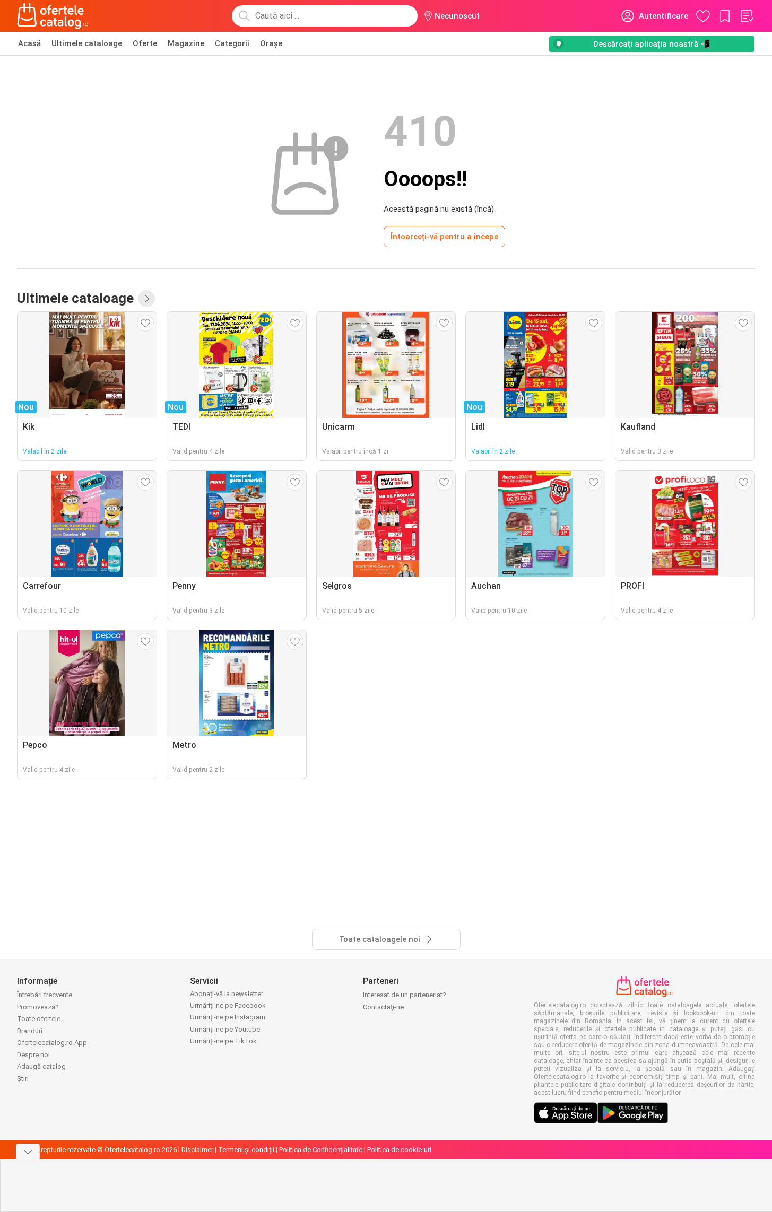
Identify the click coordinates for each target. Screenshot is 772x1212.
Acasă (29, 43)
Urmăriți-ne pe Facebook (228, 1005)
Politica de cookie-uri (399, 1150)
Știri (23, 1079)
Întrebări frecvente (44, 995)
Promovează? (38, 1007)
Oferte (145, 43)
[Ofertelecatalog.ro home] (53, 16)
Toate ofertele (38, 1019)
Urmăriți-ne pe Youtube (225, 1029)
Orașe (271, 43)
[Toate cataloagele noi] (146, 298)
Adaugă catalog (41, 1066)
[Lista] (746, 15)
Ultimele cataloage (86, 43)
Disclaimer (197, 1150)
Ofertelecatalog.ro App (52, 1043)
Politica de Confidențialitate (320, 1150)
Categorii (232, 43)
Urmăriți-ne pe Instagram (227, 1017)
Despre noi (33, 1055)
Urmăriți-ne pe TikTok (223, 1041)
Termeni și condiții (246, 1150)
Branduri (29, 1031)
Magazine (186, 43)
